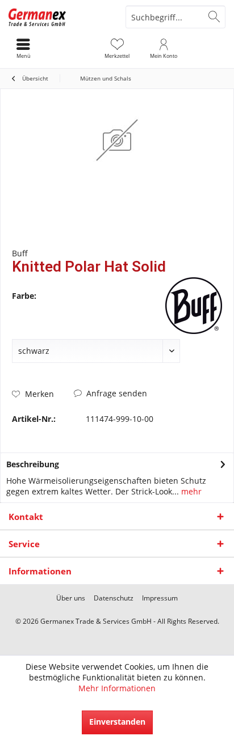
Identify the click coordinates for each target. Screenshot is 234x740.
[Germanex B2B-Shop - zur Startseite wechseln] (58, 17)
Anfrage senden (115, 393)
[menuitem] (117, 48)
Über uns (70, 598)
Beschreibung (32, 464)
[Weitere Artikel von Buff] (193, 305)
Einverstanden (117, 721)
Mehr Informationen (117, 688)
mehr (190, 491)
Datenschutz (113, 598)
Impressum (160, 598)
